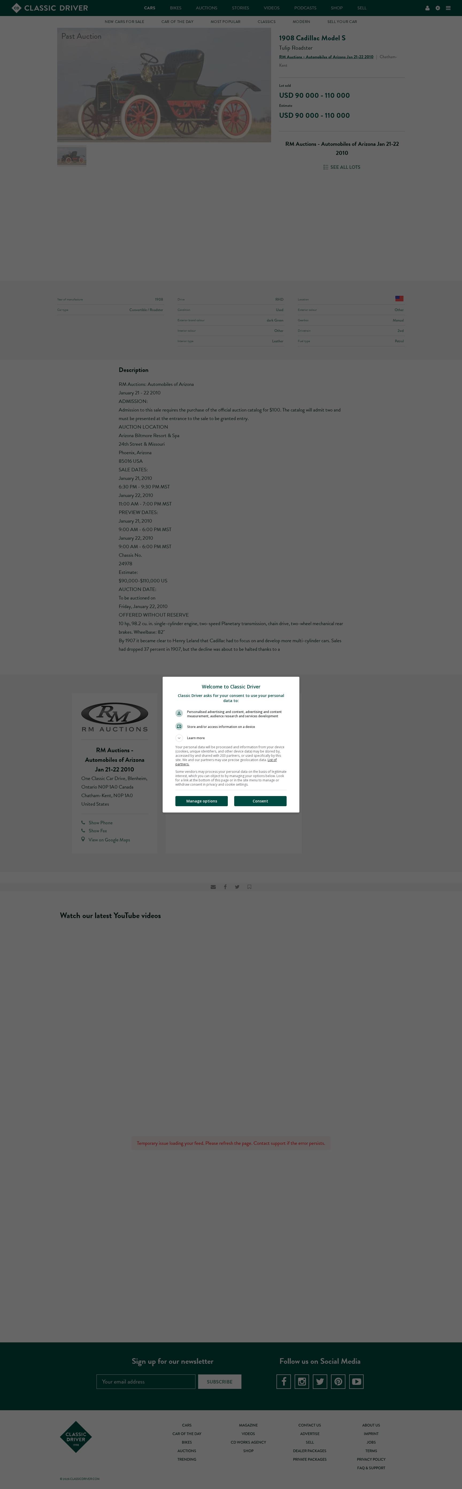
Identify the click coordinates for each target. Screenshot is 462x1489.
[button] (231, 738)
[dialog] (231, 745)
